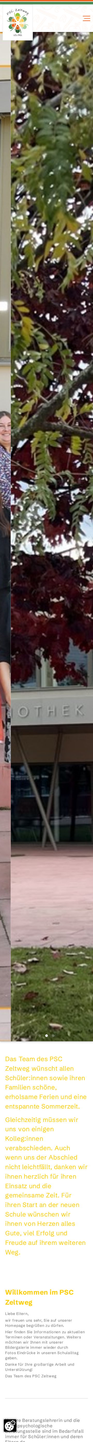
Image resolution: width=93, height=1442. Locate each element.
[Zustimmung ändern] (10, 1425)
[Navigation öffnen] (85, 18)
